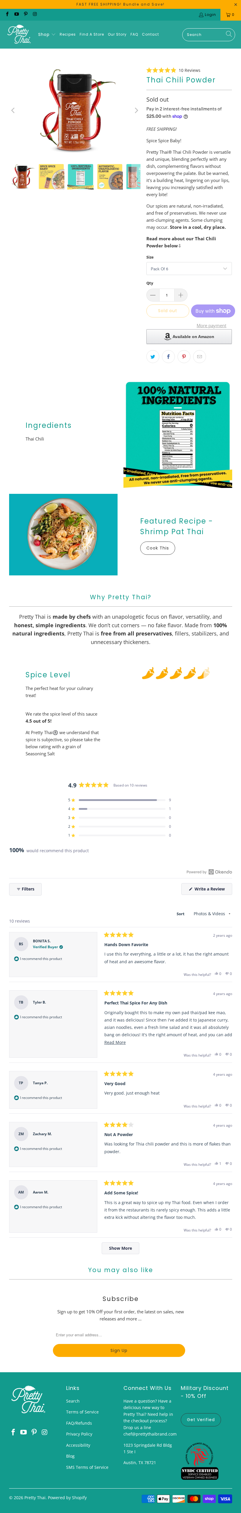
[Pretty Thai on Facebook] (6, 14)
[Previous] (13, 110)
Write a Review (212, 890)
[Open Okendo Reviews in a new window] (209, 872)
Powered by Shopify (67, 1497)
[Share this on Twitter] (152, 356)
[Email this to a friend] (199, 356)
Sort (181, 913)
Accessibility (78, 1445)
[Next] (136, 110)
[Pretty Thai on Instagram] (34, 14)
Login (210, 14)
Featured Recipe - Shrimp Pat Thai (176, 526)
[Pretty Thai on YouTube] (16, 14)
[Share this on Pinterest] (184, 356)
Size (150, 257)
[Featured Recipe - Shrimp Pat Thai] (63, 534)
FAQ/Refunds (79, 1423)
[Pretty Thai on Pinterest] (25, 14)
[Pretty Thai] (19, 35)
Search (73, 1401)
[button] (47, 34)
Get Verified (201, 1420)
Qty (149, 283)
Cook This (157, 548)
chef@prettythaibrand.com (150, 1434)
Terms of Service (82, 1412)
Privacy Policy (79, 1434)
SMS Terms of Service (87, 1467)
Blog (70, 1456)
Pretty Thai (35, 1497)
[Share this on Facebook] (168, 356)
